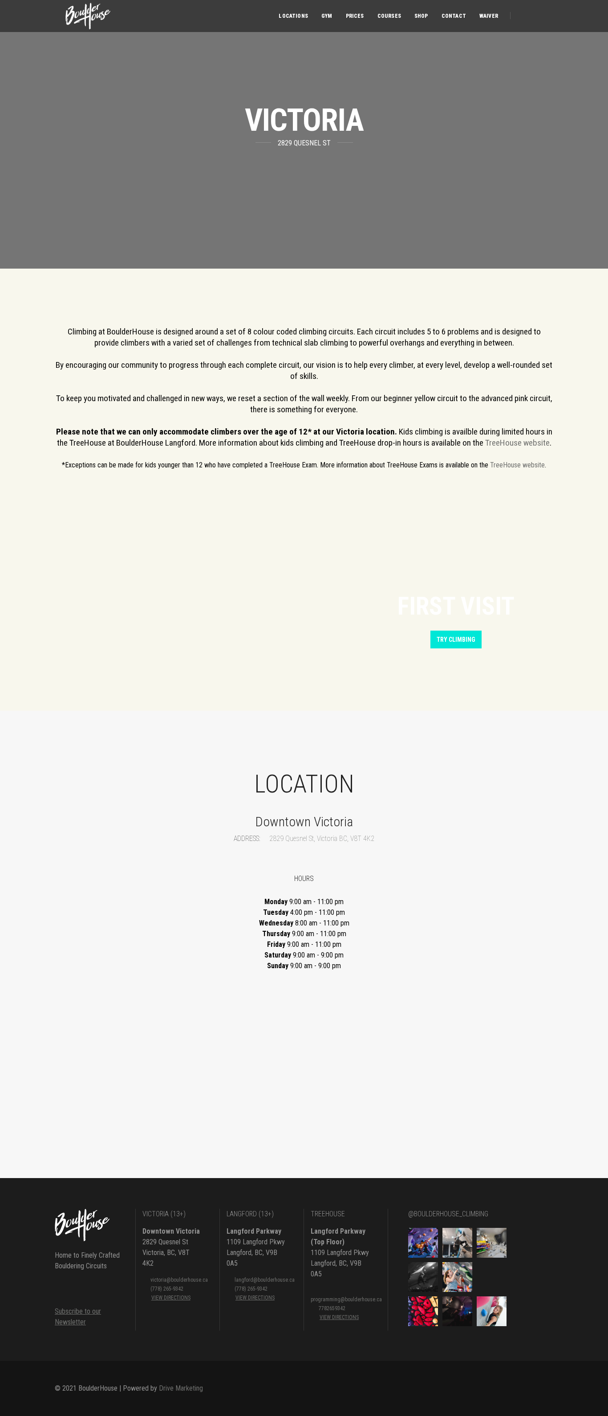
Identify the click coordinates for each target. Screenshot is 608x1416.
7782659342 (332, 1308)
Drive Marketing (181, 1388)
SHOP (421, 16)
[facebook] (524, 15)
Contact (454, 16)
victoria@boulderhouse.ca (179, 1280)
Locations (293, 16)
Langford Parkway (254, 1231)
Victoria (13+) (164, 1214)
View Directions (171, 1298)
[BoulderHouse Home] (87, 16)
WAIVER (488, 16)
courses (389, 16)
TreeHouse (328, 1214)
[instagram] (539, 15)
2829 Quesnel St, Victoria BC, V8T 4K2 (321, 838)
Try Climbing (456, 639)
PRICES (355, 16)
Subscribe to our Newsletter (78, 1316)
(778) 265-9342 (166, 1289)
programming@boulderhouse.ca (346, 1299)
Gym (326, 16)
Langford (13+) (250, 1214)
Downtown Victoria (171, 1231)
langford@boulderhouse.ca (265, 1280)
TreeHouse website (517, 443)
